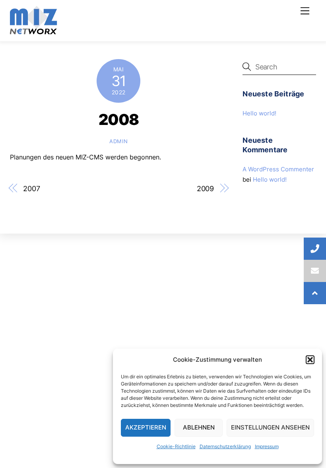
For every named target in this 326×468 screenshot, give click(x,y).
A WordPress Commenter (278, 169)
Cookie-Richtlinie (176, 446)
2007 (31, 188)
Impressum (267, 446)
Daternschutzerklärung (225, 446)
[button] (310, 360)
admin (118, 141)
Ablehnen (199, 427)
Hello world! (259, 113)
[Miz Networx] (33, 31)
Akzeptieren (145, 427)
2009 (205, 188)
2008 (119, 119)
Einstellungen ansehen (270, 427)
